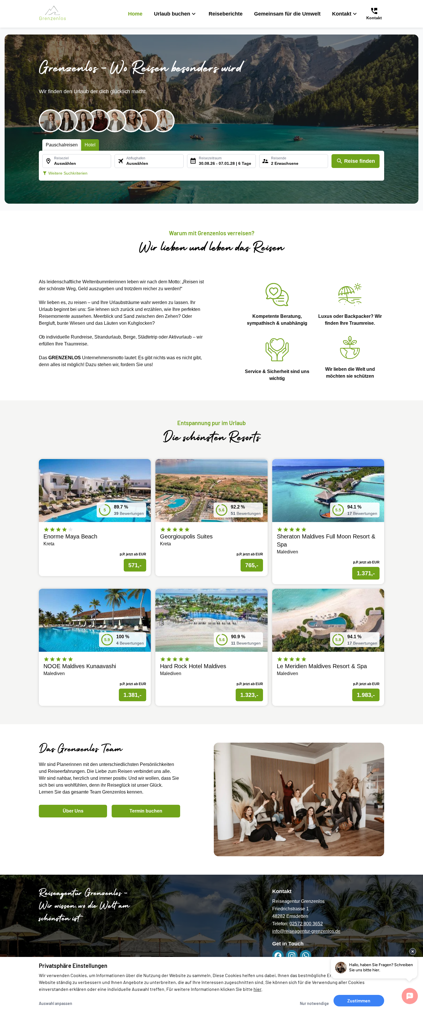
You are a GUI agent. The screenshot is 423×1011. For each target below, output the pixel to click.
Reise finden (359, 161)
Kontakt (341, 14)
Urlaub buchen (172, 14)
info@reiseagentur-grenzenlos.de (306, 931)
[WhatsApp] (305, 956)
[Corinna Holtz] (98, 120)
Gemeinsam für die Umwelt (287, 14)
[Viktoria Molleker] (66, 120)
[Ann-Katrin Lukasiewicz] (50, 120)
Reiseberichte (226, 14)
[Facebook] (278, 956)
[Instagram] (292, 956)
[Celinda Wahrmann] (130, 120)
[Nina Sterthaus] (114, 120)
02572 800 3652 (306, 923)
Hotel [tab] (90, 144)
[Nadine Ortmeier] (147, 120)
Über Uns (73, 811)
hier (257, 989)
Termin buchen (145, 811)
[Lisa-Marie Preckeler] (163, 120)
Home (135, 14)
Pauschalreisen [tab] (62, 144)
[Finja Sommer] (82, 120)
